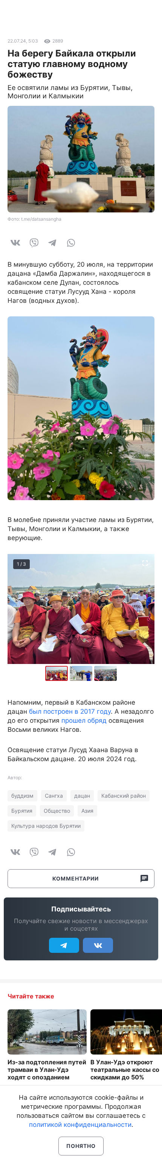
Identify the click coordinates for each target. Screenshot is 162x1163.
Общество (57, 810)
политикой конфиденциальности (80, 1124)
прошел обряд (84, 720)
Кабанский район (123, 795)
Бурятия (21, 810)
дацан (82, 795)
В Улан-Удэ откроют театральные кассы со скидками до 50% (124, 1069)
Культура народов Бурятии (46, 826)
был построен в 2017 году (70, 711)
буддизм (22, 795)
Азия (87, 810)
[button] (82, 673)
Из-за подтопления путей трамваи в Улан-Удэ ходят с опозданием (47, 1069)
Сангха (54, 795)
